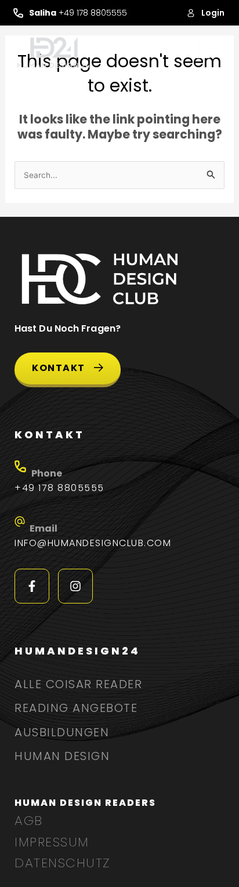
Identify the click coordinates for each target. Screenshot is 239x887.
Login (212, 13)
